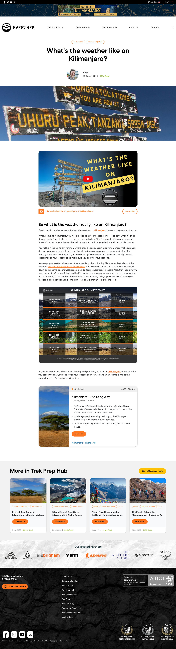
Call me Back (68, 617)
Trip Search (67, 599)
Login (167, 2)
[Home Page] (18, 27)
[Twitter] (14, 2)
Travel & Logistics (95, 42)
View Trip (79, 434)
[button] (88, 10)
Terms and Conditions (71, 608)
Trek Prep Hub (109, 27)
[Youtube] (11, 2)
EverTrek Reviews (69, 594)
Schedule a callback (17, 586)
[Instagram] (7, 2)
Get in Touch (67, 585)
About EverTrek (68, 576)
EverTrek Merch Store (71, 612)
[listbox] (154, 2)
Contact (155, 27)
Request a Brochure (70, 581)
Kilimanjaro (78, 42)
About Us (133, 27)
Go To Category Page (152, 471)
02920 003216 (9, 579)
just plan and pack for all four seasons (66, 266)
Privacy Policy (68, 603)
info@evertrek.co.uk (12, 576)
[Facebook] (4, 2)
